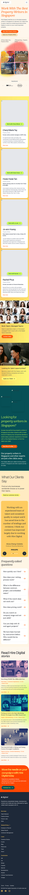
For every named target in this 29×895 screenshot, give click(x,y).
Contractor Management (7, 832)
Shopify (3, 872)
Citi (2, 860)
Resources (3, 846)
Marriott (3, 868)
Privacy (7, 885)
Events (2, 842)
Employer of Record (6, 828)
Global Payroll (4, 830)
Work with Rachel (13, 273)
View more (5, 145)
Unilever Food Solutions (7, 875)
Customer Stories (5, 839)
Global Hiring (5, 825)
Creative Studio (5, 816)
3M (2, 858)
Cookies (12, 885)
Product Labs (4, 819)
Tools (2, 849)
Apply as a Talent (8, 378)
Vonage (3, 877)
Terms (2, 885)
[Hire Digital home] (6, 2)
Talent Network (5, 814)
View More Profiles (8, 446)
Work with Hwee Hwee (13, 173)
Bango (2, 863)
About (2, 851)
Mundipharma (4, 870)
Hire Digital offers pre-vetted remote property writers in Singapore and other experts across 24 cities (13, 463)
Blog (2, 844)
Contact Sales (7, 336)
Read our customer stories (11, 495)
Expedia (3, 865)
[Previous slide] (4, 553)
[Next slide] (24, 553)
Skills (2, 821)
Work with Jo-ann (13, 223)
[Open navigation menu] (26, 2)
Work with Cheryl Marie (13, 124)
